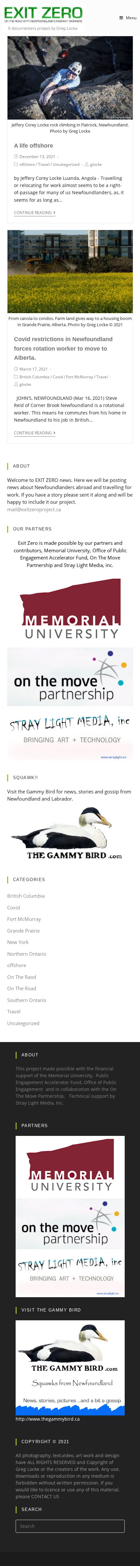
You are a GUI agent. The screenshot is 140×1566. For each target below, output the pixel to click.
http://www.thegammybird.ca (48, 1419)
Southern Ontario (26, 1000)
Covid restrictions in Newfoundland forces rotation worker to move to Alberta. (63, 348)
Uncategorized (66, 164)
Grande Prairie (23, 930)
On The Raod (21, 977)
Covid (58, 377)
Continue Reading (33, 212)
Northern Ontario (26, 953)
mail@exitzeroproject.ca (34, 509)
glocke (96, 164)
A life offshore (33, 145)
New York (18, 942)
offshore (27, 164)
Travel (43, 164)
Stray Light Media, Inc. (40, 1103)
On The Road (21, 988)
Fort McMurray (79, 377)
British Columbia (34, 377)
